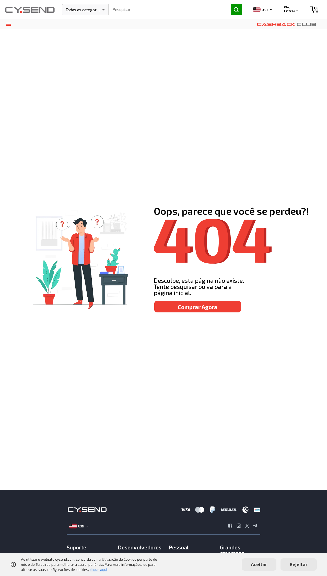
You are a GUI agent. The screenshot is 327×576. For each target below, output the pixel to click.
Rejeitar (299, 564)
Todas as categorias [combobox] (84, 9)
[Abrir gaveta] (8, 24)
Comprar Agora (197, 306)
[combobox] (167, 9)
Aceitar (259, 564)
